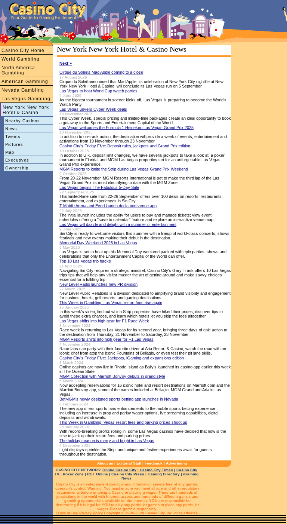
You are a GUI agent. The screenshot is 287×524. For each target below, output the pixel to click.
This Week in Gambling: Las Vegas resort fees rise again (110, 302)
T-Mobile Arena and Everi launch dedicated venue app (108, 205)
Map (9, 152)
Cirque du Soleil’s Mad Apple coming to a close (101, 72)
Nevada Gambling (22, 90)
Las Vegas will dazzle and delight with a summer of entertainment (117, 224)
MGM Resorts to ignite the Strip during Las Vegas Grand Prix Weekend (123, 169)
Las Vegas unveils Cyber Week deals (93, 109)
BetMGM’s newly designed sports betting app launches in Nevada (118, 399)
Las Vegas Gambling (25, 98)
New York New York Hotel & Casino (26, 110)
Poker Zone (73, 474)
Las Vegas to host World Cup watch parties (98, 91)
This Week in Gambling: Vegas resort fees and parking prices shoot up (123, 422)
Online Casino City (119, 470)
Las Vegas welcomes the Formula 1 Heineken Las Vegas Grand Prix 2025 (126, 127)
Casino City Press (127, 474)
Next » (65, 63)
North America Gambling (18, 70)
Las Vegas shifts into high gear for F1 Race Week (104, 321)
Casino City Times (156, 470)
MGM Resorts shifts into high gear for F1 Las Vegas (106, 339)
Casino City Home (22, 50)
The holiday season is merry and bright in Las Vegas (106, 440)
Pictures (14, 144)
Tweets (13, 136)
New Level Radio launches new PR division (98, 284)
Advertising (176, 463)
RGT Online (97, 474)
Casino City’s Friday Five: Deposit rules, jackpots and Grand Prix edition (124, 146)
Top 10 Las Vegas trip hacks (85, 261)
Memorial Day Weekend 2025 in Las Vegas (98, 242)
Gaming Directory (164, 474)
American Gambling (24, 81)
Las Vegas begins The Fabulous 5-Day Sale (99, 187)
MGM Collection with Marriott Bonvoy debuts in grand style (112, 376)
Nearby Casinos (22, 121)
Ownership (16, 168)
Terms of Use (67, 513)
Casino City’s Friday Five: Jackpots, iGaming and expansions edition (121, 358)
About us (105, 463)
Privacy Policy (91, 513)
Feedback (154, 463)
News (11, 128)
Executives (17, 160)
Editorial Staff (129, 463)
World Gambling (20, 59)
